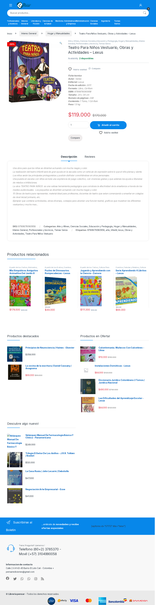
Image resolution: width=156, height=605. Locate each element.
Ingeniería (105, 21)
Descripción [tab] (69, 156)
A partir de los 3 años (18, 267)
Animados (32, 267)
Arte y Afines (73, 41)
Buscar (144, 12)
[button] (60, 43)
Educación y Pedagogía (107, 41)
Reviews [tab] (90, 156)
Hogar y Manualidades (59, 33)
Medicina (59, 21)
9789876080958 (96, 230)
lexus (120, 230)
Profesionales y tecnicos (13, 22)
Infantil (114, 230)
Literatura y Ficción (36, 22)
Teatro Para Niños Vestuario (39, 233)
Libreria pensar (16, 594)
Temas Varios (117, 22)
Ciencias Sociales (94, 22)
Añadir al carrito (110, 125)
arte (108, 230)
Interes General (24, 22)
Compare (96, 68)
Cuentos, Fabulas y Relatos (58, 268)
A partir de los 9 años (54, 267)
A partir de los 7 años (89, 267)
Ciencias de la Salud (48, 22)
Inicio (9, 33)
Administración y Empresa (71, 22)
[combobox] (73, 12)
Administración (82, 21)
